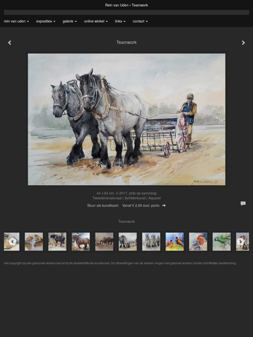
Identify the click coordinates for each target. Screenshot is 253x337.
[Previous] (12, 241)
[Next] (240, 241)
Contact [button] (139, 21)
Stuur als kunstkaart (123, 205)
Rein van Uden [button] (15, 21)
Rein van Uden (116, 4)
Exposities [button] (44, 21)
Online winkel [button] (94, 21)
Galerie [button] (68, 21)
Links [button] (119, 21)
